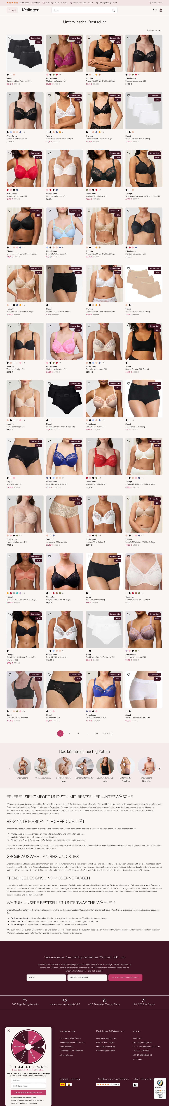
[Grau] (14, 593)
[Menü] (164, 1079)
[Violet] (20, 593)
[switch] (160, 1096)
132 (96, 733)
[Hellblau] (11, 132)
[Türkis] (17, 593)
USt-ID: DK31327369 (142, 1055)
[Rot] (57, 75)
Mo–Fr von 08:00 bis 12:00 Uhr (146, 1046)
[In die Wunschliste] (10, 38)
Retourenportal (66, 1046)
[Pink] (47, 75)
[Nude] (17, 132)
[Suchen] (113, 10)
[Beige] (14, 75)
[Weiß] (11, 75)
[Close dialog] (8, 1030)
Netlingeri (137, 1038)
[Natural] (11, 247)
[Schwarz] (8, 75)
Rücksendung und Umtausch (72, 1042)
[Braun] (99, 75)
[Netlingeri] (31, 10)
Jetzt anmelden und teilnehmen (125, 977)
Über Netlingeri (66, 1055)
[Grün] (54, 75)
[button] (84, 10)
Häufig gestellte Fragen (70, 1038)
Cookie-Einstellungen (105, 1042)
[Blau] (20, 132)
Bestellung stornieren (105, 1050)
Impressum (137, 1059)
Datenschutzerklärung (105, 1046)
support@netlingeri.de (142, 1042)
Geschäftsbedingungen (106, 1038)
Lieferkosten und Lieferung (71, 1050)
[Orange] (96, 75)
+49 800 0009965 (141, 1050)
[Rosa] (11, 190)
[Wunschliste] (154, 10)
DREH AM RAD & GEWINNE (28, 1092)
